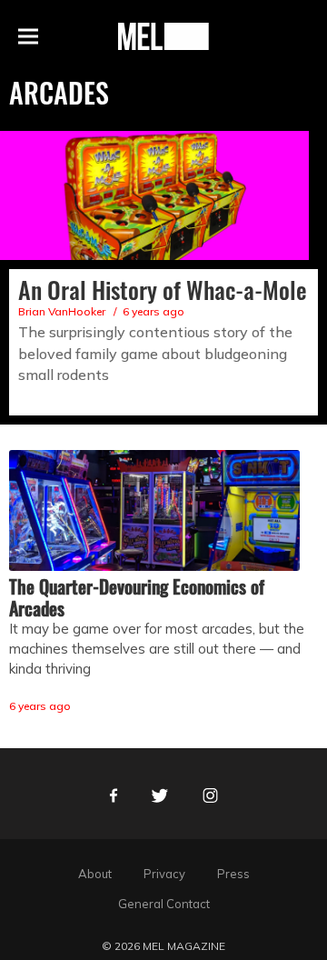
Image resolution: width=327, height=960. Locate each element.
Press (233, 873)
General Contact (164, 903)
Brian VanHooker (61, 311)
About (95, 873)
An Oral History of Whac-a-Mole (162, 289)
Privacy (164, 873)
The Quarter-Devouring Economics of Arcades (136, 597)
